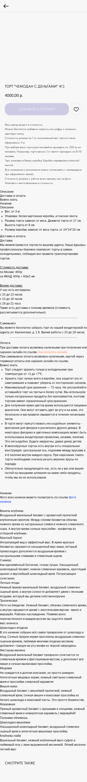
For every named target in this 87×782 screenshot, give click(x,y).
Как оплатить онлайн (52, 352)
